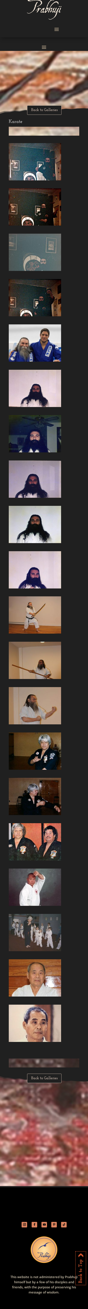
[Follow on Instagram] (24, 1224)
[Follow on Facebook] (34, 1224)
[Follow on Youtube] (44, 1224)
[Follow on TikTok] (64, 1224)
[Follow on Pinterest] (54, 1224)
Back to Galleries (44, 110)
